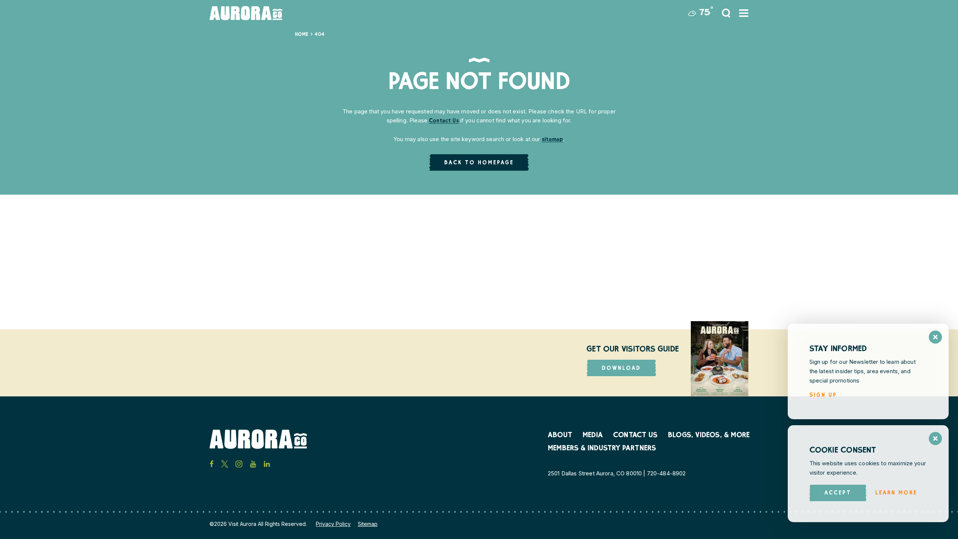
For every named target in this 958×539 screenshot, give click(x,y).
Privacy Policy (333, 524)
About (560, 436)
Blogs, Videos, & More (709, 436)
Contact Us (444, 121)
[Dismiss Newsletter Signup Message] (935, 337)
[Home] (246, 13)
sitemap (552, 140)
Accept (837, 493)
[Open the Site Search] (726, 13)
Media (593, 436)
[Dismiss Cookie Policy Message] (935, 438)
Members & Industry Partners (602, 449)
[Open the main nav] (743, 13)
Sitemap (368, 524)
